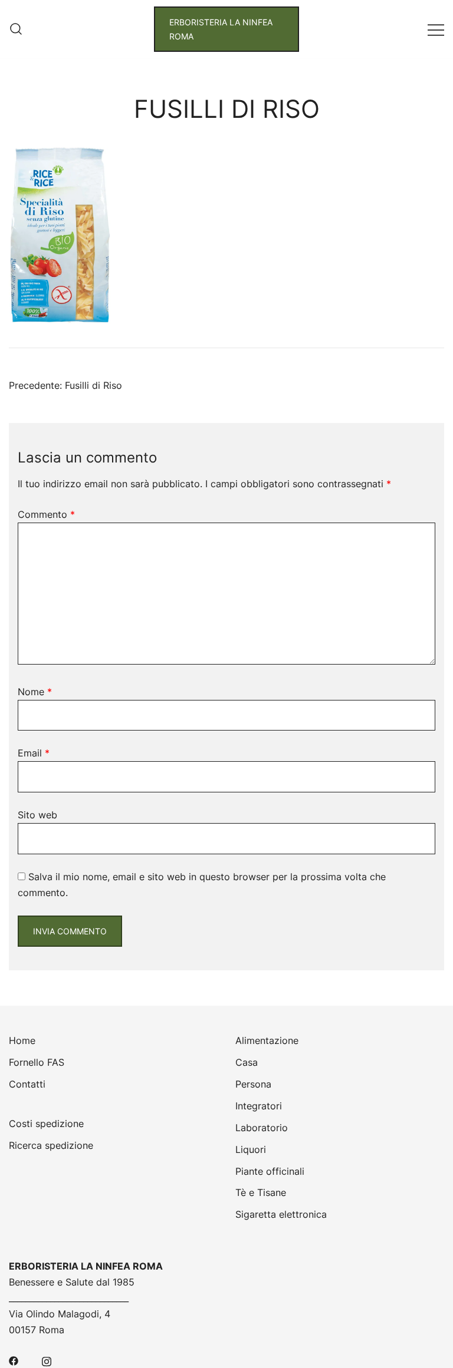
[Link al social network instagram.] (46, 1360)
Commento (46, 514)
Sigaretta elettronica (281, 1214)
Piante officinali (269, 1171)
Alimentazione (266, 1040)
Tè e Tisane (260, 1192)
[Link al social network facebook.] (13, 1360)
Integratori (258, 1106)
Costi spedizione (46, 1123)
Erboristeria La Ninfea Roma (221, 29)
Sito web (37, 815)
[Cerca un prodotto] (16, 29)
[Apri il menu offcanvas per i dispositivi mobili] (436, 29)
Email (34, 753)
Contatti (27, 1084)
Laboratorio (261, 1128)
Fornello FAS (36, 1062)
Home (22, 1040)
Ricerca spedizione (51, 1145)
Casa (246, 1062)
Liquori (250, 1149)
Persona (253, 1084)
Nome (35, 692)
